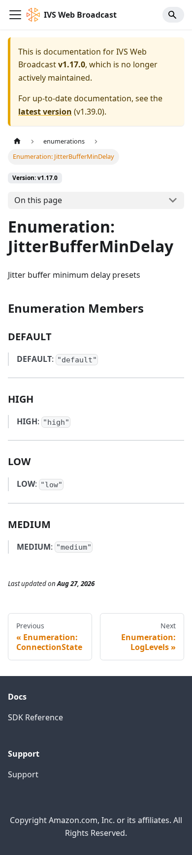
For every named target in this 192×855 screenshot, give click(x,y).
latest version (45, 111)
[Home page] (17, 141)
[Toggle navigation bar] (15, 14)
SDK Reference (35, 717)
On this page (38, 200)
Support (23, 774)
